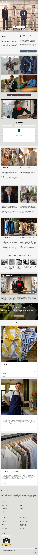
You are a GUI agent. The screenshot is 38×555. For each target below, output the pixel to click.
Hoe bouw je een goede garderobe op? (12, 471)
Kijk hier (25, 247)
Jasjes (21, 206)
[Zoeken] (36, 548)
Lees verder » (4, 373)
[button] (3, 1)
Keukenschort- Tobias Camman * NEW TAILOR (13, 418)
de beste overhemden (8, 239)
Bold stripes (5, 364)
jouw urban (27, 239)
